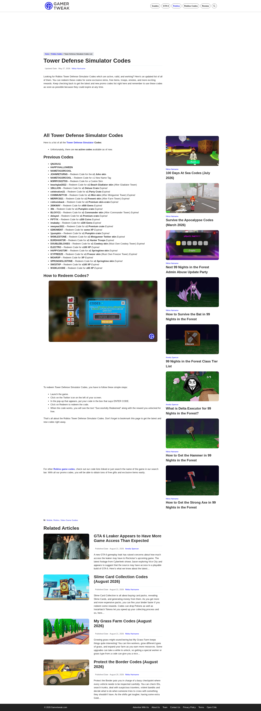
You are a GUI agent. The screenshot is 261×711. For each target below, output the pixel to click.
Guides (155, 6)
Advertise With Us (141, 707)
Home (47, 54)
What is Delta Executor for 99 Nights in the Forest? (188, 411)
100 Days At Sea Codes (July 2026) (188, 175)
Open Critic (212, 707)
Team (165, 707)
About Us (156, 707)
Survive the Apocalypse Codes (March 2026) (189, 222)
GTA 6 (166, 6)
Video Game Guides (69, 520)
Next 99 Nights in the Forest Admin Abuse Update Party (187, 269)
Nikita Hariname (78, 68)
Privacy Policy (189, 707)
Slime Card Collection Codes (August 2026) (121, 579)
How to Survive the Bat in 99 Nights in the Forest (188, 316)
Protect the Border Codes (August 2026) (126, 664)
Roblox (176, 6)
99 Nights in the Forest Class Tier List (192, 363)
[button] (214, 6)
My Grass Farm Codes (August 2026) (123, 623)
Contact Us (175, 707)
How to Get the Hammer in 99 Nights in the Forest (188, 457)
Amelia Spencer (132, 549)
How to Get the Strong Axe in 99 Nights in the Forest (191, 505)
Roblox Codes (191, 6)
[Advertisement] (130, 31)
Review (205, 6)
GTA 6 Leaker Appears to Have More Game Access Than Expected (127, 538)
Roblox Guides (57, 54)
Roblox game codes (64, 469)
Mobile (49, 520)
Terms (201, 707)
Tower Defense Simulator (80, 142)
